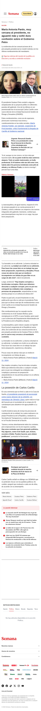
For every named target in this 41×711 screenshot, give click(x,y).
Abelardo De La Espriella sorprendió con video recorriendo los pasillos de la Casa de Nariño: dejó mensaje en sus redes (15, 252)
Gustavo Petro (19, 496)
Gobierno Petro (31, 496)
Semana (4, 22)
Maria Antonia (7, 496)
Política (11, 22)
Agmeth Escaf (7, 500)
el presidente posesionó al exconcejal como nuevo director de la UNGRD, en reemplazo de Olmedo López (19, 397)
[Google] (3, 686)
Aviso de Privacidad (9, 691)
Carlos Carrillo (19, 500)
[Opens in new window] (7, 686)
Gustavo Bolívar (32, 500)
